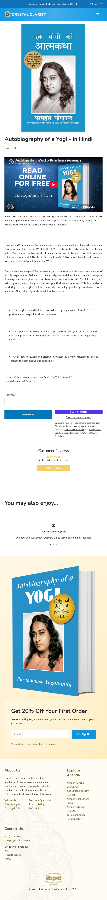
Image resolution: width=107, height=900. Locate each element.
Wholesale (10, 800)
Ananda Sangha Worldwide (75, 784)
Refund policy (74, 818)
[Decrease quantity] (9, 401)
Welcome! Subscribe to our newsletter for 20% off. (53, 4)
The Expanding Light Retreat (78, 792)
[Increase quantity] (23, 401)
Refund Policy (36, 808)
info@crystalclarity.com (17, 840)
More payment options (78, 416)
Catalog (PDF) (12, 808)
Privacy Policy (36, 804)
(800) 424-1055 (12, 836)
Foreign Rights (12, 804)
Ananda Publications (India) (78, 800)
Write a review (53, 468)
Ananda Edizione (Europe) (76, 808)
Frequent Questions (40, 800)
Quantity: (9, 394)
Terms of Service (76, 814)
